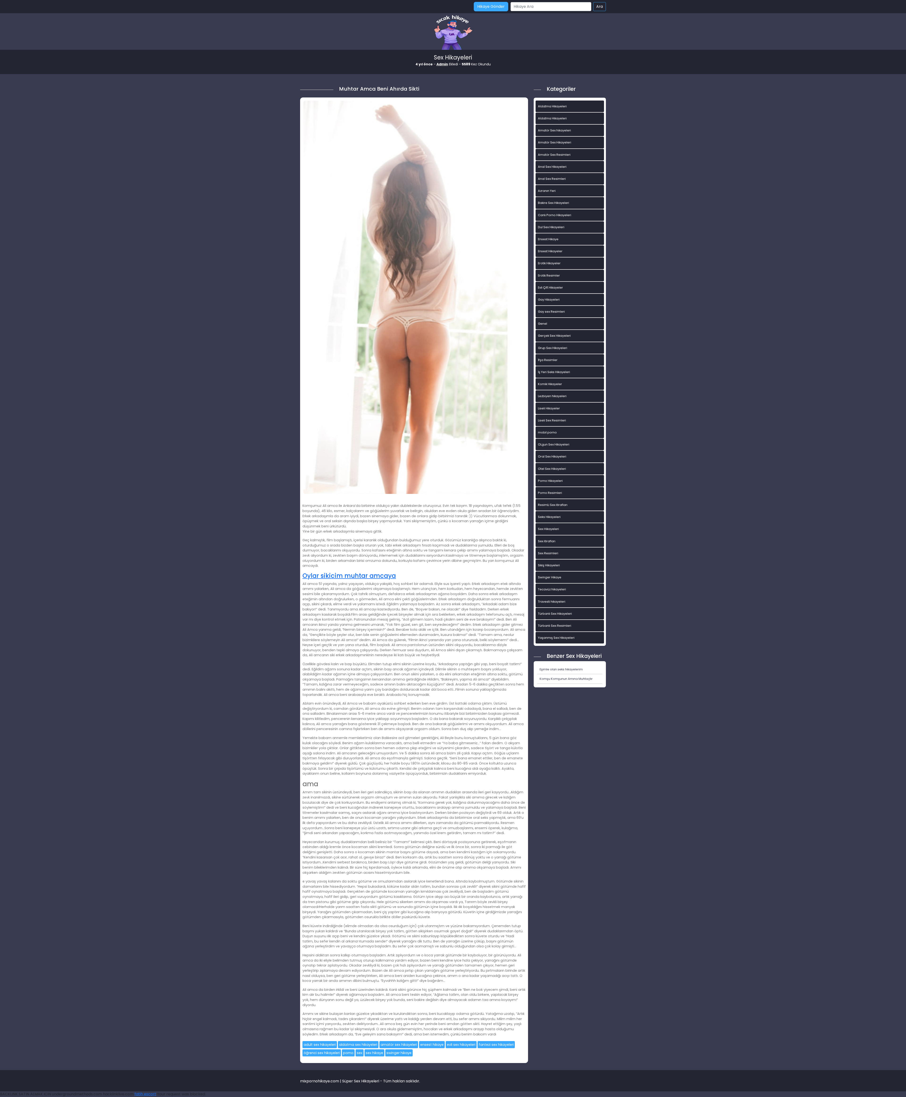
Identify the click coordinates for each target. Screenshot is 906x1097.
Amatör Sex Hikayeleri (554, 142)
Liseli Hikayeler (549, 408)
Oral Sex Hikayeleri (552, 456)
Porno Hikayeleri (550, 481)
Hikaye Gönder (491, 6)
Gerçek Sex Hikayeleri (554, 336)
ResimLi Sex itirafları (552, 505)
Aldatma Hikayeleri (552, 106)
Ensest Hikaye (548, 239)
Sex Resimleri (548, 553)
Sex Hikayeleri (548, 529)
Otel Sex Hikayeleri (552, 469)
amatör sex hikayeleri (399, 1044)
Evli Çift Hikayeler (550, 288)
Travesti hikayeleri (551, 602)
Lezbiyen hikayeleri (552, 396)
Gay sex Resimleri (551, 312)
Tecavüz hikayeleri (552, 589)
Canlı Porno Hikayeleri (554, 215)
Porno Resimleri (550, 493)
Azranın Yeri (547, 191)
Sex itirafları (546, 541)
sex (359, 1053)
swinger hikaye (398, 1053)
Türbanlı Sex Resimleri (554, 626)
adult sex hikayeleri (320, 1044)
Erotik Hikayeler (549, 263)
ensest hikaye (432, 1044)
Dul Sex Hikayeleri (551, 227)
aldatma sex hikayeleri (358, 1044)
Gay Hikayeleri (549, 300)
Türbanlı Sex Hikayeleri (555, 614)
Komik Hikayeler (550, 384)
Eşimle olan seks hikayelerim (561, 669)
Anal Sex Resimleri (552, 179)
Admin (442, 64)
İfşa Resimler (548, 360)
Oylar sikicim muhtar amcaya (349, 576)
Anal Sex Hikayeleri (552, 167)
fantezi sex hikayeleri (496, 1044)
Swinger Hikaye (549, 577)
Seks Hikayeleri (549, 517)
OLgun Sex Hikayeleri (553, 444)
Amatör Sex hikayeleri (554, 130)
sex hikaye (374, 1053)
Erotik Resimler (549, 275)
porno (348, 1053)
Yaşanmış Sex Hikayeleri (556, 638)
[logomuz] (453, 33)
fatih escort (145, 1094)
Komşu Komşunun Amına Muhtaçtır (566, 679)
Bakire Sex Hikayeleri (553, 203)
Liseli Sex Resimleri (552, 420)
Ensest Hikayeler (550, 251)
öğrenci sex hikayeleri (322, 1053)
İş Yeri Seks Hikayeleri (554, 372)
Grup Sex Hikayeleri (552, 348)
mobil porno (547, 432)
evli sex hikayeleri (461, 1044)
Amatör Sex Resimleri (554, 155)
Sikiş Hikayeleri (549, 565)
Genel (542, 324)
